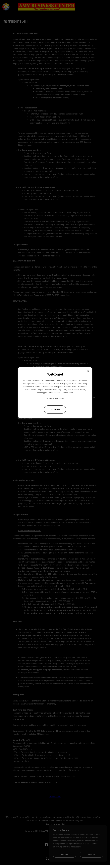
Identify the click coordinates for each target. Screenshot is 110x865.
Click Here (55, 409)
